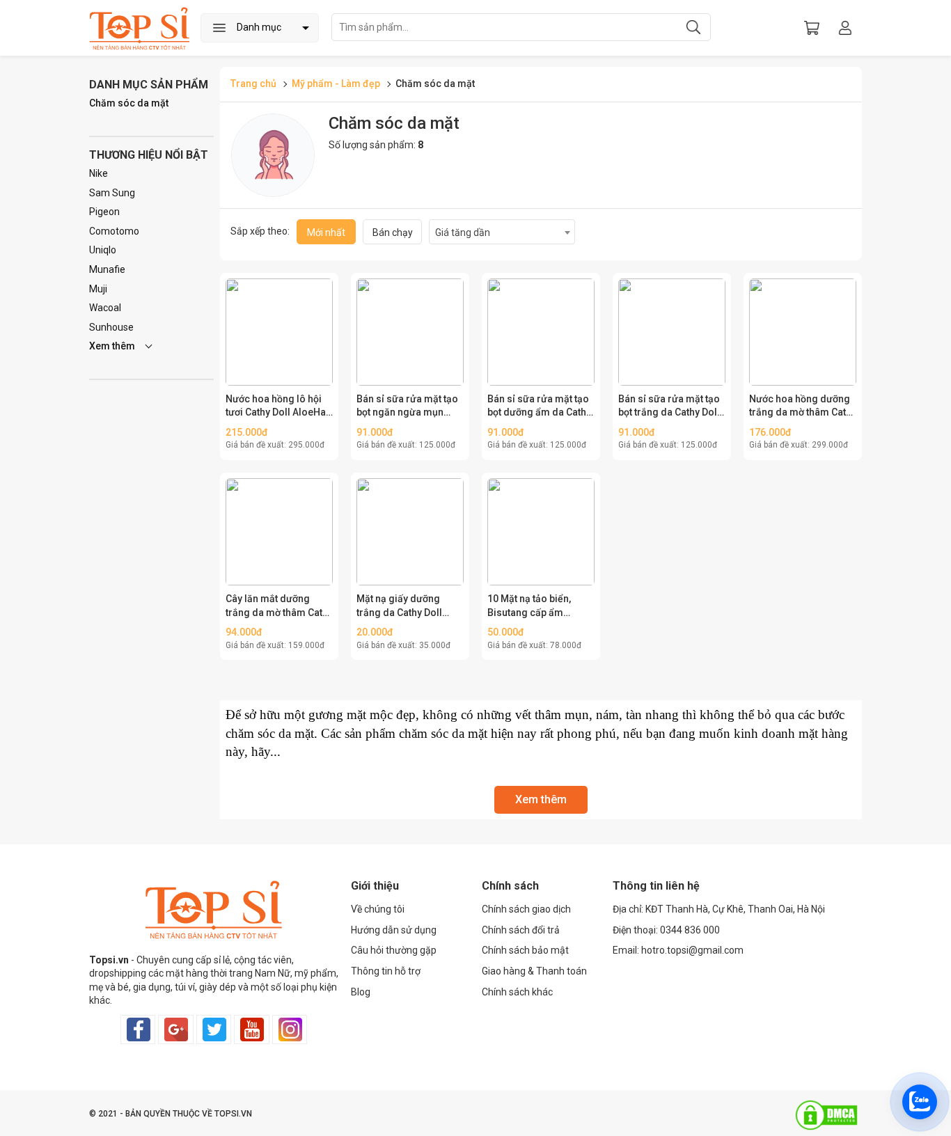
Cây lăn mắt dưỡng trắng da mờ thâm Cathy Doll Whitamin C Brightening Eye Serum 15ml (279, 606)
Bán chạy (392, 232)
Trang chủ (253, 83)
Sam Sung (112, 192)
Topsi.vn (109, 959)
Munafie (107, 269)
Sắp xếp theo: (260, 231)
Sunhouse (111, 327)
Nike (98, 173)
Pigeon (104, 211)
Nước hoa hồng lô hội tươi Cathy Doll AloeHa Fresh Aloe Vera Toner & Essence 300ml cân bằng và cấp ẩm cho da (278, 406)
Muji (98, 288)
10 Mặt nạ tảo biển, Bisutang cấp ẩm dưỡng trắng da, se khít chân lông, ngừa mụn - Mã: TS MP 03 (539, 606)
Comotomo (114, 231)
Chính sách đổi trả (521, 930)
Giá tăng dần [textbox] (462, 232)
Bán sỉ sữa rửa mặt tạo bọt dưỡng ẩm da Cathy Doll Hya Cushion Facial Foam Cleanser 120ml (541, 406)
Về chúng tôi (377, 909)
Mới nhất (326, 232)
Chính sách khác (517, 991)
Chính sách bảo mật (525, 950)
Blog (360, 991)
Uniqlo (102, 249)
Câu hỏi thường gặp (394, 950)
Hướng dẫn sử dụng (394, 930)
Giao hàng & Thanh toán (534, 971)
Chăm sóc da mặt (128, 103)
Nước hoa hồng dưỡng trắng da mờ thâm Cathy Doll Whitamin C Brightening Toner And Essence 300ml (802, 406)
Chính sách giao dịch (526, 909)
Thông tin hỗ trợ (386, 971)
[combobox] (502, 231)
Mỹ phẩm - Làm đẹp (337, 83)
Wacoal (105, 307)
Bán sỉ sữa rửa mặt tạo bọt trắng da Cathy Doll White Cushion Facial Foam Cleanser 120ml (669, 406)
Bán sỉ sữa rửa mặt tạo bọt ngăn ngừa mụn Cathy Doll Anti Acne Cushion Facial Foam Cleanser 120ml (407, 406)
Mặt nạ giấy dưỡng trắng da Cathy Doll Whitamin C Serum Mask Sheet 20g (399, 606)
